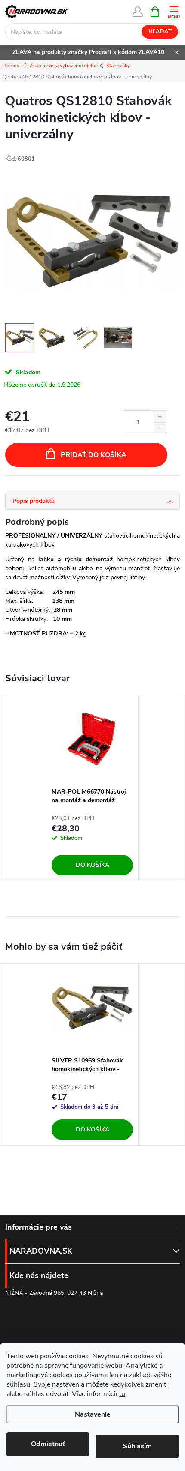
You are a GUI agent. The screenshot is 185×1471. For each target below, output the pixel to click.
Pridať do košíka (93, 455)
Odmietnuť (48, 1444)
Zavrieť (63, 488)
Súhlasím (137, 1446)
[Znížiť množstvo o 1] (160, 428)
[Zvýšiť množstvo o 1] (160, 416)
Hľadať (160, 32)
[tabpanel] (92, 788)
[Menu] (173, 11)
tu (122, 1394)
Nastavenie (93, 1414)
